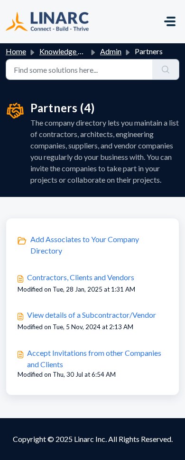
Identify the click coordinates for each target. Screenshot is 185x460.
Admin (110, 51)
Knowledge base (66, 51)
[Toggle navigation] (169, 21)
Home (16, 51)
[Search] (165, 69)
